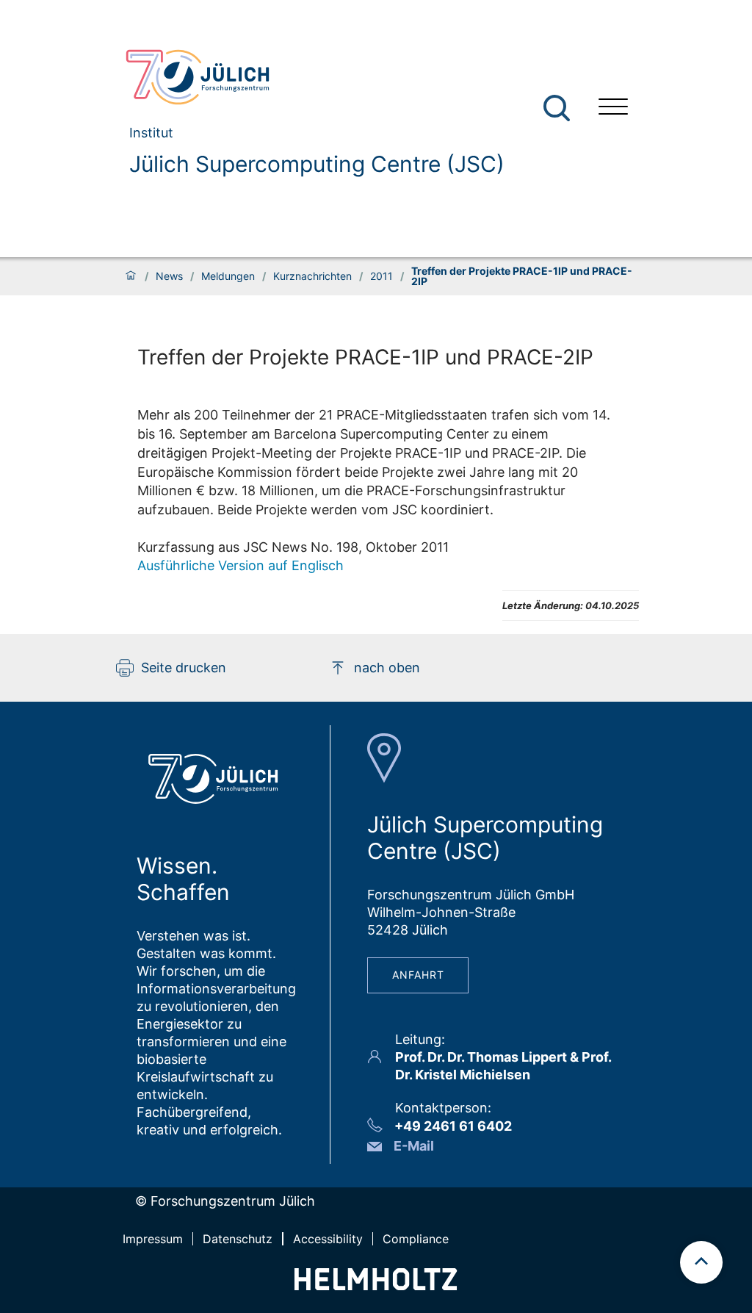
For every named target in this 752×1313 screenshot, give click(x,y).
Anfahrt (418, 974)
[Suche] (556, 108)
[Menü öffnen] (613, 108)
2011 (381, 276)
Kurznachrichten (312, 276)
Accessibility (328, 1238)
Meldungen (228, 276)
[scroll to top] (701, 1262)
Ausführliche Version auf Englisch (240, 565)
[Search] (558, 108)
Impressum (153, 1238)
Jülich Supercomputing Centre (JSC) (317, 164)
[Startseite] (130, 276)
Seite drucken (183, 667)
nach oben (387, 667)
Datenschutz (237, 1238)
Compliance (416, 1238)
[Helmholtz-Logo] (375, 1285)
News (169, 276)
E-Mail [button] (414, 1146)
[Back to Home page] (309, 77)
